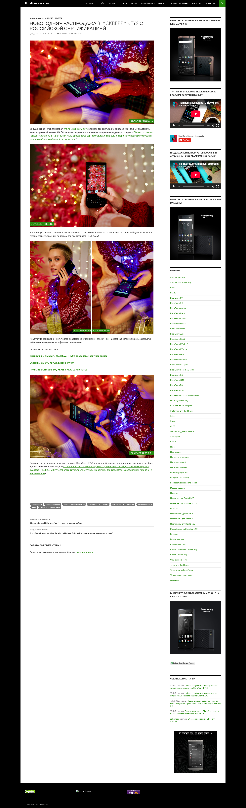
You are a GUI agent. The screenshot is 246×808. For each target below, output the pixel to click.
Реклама (174, 534)
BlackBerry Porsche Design (182, 369)
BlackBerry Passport (179, 364)
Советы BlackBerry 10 (180, 554)
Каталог (134, 3)
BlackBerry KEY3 (145, 504)
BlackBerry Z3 (176, 385)
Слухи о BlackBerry (178, 544)
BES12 (173, 292)
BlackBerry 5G (176, 303)
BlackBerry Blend (177, 313)
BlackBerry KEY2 (38, 18)
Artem (52, 34)
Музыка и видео (177, 488)
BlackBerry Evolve (178, 323)
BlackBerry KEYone (178, 349)
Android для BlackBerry (180, 282)
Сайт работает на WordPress (36, 804)
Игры (172, 447)
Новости (58, 18)
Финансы (174, 580)
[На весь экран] (217, 125)
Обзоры (161, 3)
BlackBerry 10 (176, 298)
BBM (172, 287)
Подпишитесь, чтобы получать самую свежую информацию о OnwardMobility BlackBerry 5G (195, 703)
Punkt (173, 421)
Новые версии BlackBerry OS (183, 503)
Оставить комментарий (71, 34)
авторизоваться (85, 552)
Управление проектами (181, 575)
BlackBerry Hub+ (177, 328)
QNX (172, 426)
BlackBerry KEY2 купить (74, 504)
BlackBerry (37, 504)
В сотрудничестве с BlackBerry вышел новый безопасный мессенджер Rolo (194, 712)
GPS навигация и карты (181, 405)
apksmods (174, 719)
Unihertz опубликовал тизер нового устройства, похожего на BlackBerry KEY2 (193, 686)
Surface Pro (197, 3)
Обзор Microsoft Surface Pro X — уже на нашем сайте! (56, 521)
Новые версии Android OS (182, 498)
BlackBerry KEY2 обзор (98, 504)
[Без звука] (213, 125)
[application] (195, 113)
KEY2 (34, 507)
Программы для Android (181, 518)
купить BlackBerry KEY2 (75, 128)
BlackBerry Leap (177, 354)
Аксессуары (175, 436)
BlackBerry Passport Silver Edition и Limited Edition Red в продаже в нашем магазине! (71, 531)
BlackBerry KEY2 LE (179, 344)
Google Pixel (211, 3)
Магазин (112, 3)
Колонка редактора (179, 472)
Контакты (90, 3)
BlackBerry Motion (178, 359)
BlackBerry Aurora (178, 308)
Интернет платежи (178, 467)
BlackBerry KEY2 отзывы (123, 504)
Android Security (177, 277)
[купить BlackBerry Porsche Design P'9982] (195, 752)
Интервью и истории (179, 457)
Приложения (147, 3)
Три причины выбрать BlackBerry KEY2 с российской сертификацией (68, 355)
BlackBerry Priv (177, 375)
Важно (50, 18)
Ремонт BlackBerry (179, 3)
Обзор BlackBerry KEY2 (50, 507)
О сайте (101, 3)
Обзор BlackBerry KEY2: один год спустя (52, 362)
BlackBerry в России (37, 3)
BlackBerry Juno (177, 334)
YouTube (123, 3)
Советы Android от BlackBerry (183, 549)
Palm (172, 416)
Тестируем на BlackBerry (181, 570)
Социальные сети (178, 559)
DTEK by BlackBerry (179, 400)
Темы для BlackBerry (179, 565)
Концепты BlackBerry (179, 477)
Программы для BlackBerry (182, 524)
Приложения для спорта (181, 513)
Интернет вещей (178, 462)
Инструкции (175, 452)
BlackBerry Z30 (177, 390)
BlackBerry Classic (178, 318)
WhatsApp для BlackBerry (182, 431)
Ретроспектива (177, 539)
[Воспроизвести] (174, 125)
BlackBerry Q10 (177, 380)
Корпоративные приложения (183, 482)
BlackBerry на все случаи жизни (184, 395)
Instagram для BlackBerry (181, 411)
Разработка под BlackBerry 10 (183, 529)
